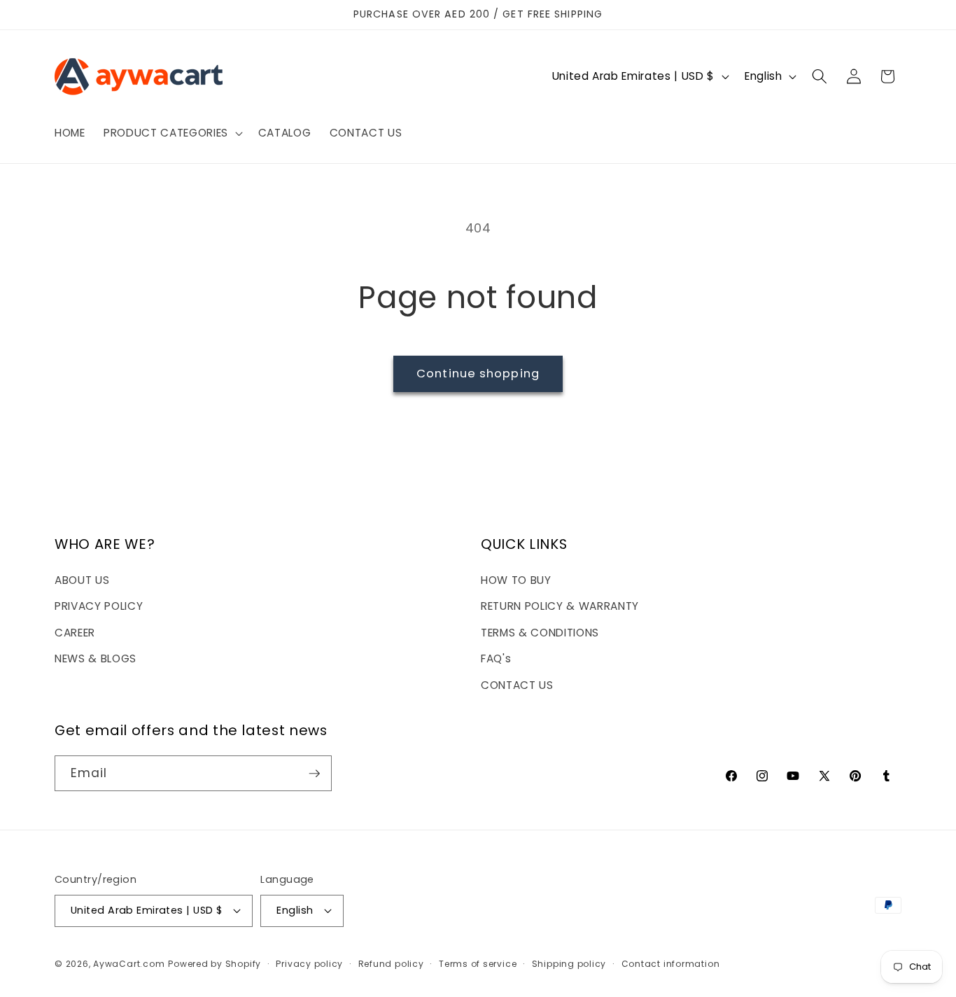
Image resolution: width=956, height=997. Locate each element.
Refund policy (391, 964)
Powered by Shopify (214, 964)
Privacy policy (309, 964)
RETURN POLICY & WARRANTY (560, 606)
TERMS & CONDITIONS (540, 632)
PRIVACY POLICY (99, 606)
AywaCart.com (128, 964)
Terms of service (477, 964)
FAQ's (496, 658)
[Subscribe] (314, 773)
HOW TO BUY (516, 580)
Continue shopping (478, 373)
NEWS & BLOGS (95, 658)
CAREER (75, 632)
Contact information (670, 964)
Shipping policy (569, 964)
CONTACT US (517, 685)
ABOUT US (82, 580)
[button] (171, 133)
